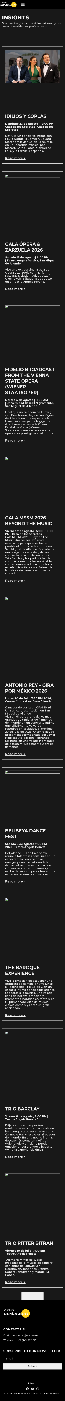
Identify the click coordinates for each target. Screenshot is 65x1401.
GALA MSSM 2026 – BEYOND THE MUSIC (28, 520)
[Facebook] (27, 1388)
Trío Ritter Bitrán (29, 1243)
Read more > (15, 158)
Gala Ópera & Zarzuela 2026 (24, 247)
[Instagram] (37, 1388)
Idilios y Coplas (25, 116)
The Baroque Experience (22, 970)
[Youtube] (32, 1388)
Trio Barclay (22, 1109)
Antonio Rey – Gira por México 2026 (29, 688)
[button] (23, 4)
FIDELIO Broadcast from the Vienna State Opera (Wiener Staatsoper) (30, 381)
